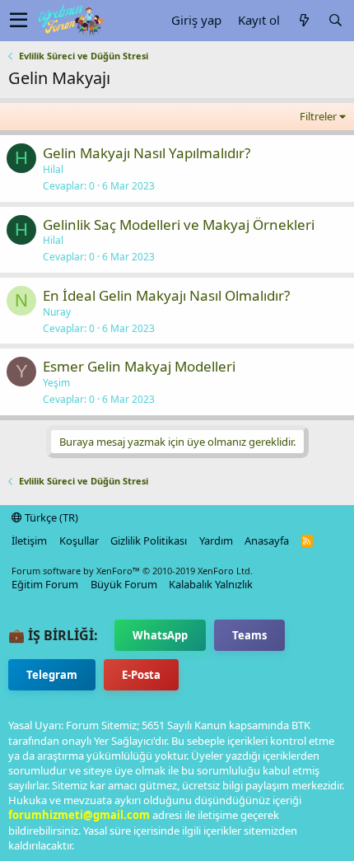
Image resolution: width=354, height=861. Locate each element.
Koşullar (79, 540)
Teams (249, 635)
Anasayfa (267, 540)
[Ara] (335, 20)
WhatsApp (160, 635)
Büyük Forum (124, 584)
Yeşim (56, 383)
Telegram (51, 674)
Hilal (53, 169)
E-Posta (141, 674)
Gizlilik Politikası (148, 540)
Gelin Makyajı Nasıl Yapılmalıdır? (146, 152)
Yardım (216, 540)
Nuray (57, 312)
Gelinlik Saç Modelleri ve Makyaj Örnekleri (178, 224)
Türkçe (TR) (50, 517)
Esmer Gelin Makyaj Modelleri (139, 366)
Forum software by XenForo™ (132, 570)
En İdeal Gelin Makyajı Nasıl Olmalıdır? (166, 295)
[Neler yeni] (303, 20)
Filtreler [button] (318, 116)
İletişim (29, 540)
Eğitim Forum (45, 584)
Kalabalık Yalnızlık (211, 584)
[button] (18, 20)
